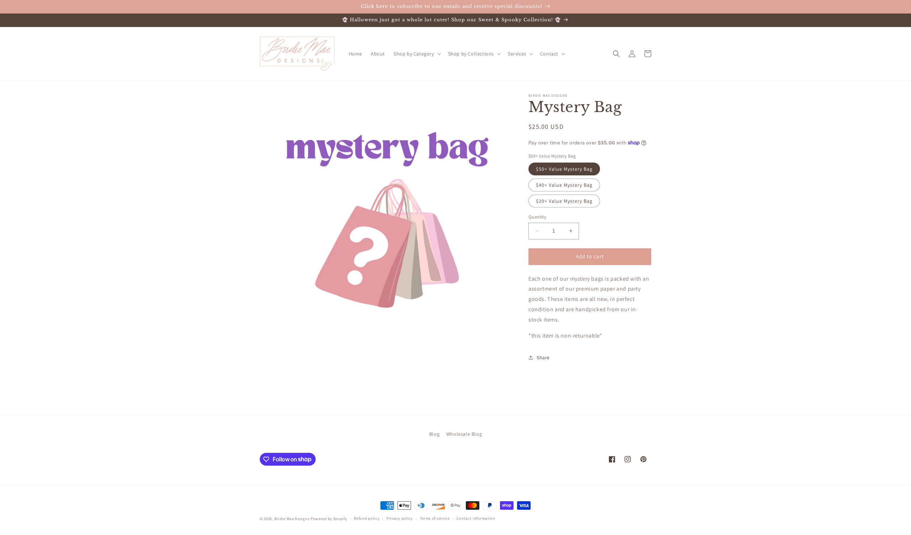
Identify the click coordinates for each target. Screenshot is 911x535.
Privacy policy (399, 518)
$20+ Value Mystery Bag (564, 201)
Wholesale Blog (464, 434)
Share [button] (543, 357)
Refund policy (366, 518)
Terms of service (435, 518)
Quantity (537, 217)
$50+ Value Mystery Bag (564, 169)
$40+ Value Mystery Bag (564, 185)
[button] (416, 53)
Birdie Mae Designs (292, 518)
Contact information (476, 518)
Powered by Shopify (329, 518)
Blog (434, 434)
